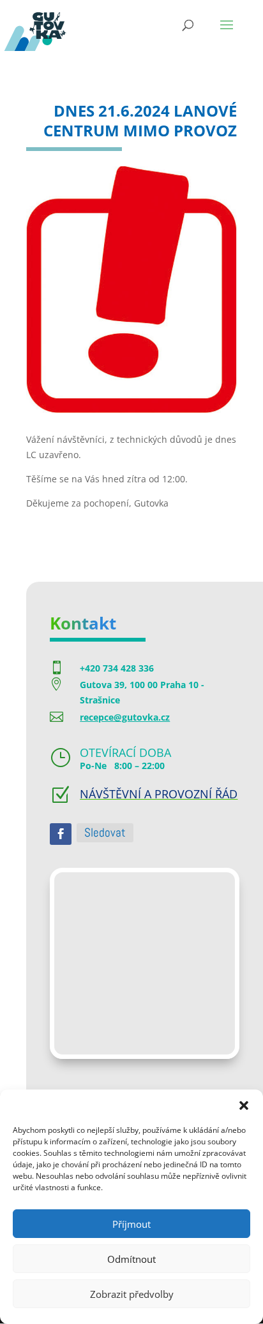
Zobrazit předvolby (132, 1294)
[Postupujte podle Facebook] (60, 834)
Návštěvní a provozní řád (158, 794)
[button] (243, 1105)
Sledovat (105, 832)
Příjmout (131, 1224)
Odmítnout (131, 1259)
